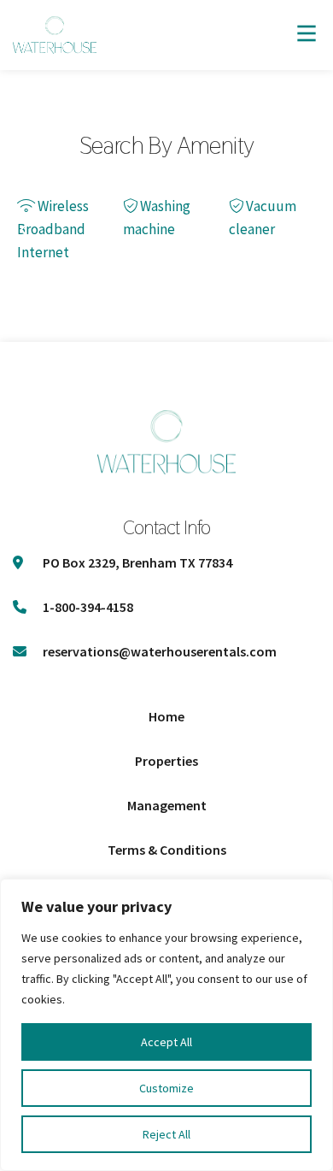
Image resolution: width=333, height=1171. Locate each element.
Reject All (166, 1134)
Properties (166, 760)
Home (166, 716)
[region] (166, 1025)
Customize (166, 1088)
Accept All (166, 1042)
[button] (23, 229)
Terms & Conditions (167, 849)
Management (167, 805)
